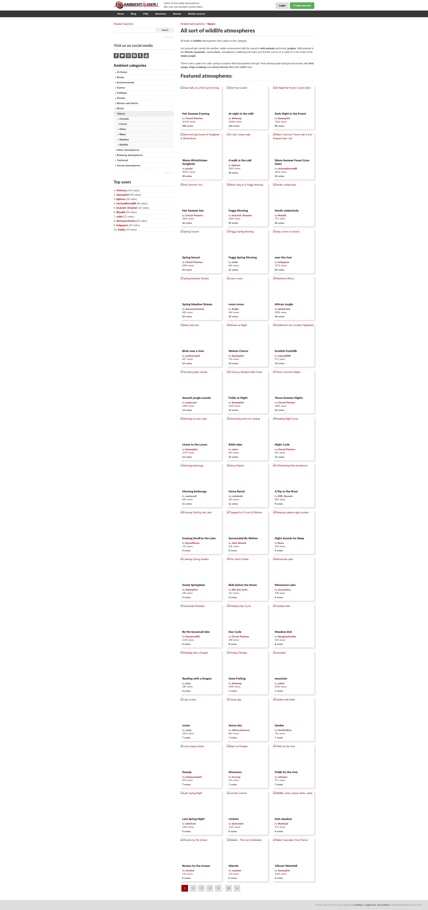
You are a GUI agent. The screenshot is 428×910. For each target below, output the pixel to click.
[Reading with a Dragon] (201, 663)
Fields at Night (238, 398)
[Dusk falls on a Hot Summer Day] (201, 98)
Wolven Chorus (238, 351)
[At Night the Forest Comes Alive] (293, 98)
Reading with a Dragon (197, 678)
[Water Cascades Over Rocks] (293, 850)
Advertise (160, 13)
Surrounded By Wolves (243, 538)
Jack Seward (239, 543)
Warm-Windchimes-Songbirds (195, 162)
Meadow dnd (283, 631)
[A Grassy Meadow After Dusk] (247, 382)
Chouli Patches (194, 118)
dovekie (189, 870)
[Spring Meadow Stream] (201, 289)
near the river (283, 257)
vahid (281, 683)
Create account (302, 5)
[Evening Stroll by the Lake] (201, 523)
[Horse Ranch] (247, 476)
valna (235, 449)
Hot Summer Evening (195, 113)
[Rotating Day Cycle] (247, 616)
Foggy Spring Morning (243, 257)
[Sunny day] (247, 710)
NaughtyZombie (287, 636)
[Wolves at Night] (247, 335)
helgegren (122, 225)
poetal (189, 168)
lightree (120, 199)
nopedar (236, 870)
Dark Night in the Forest (290, 113)
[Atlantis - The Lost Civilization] (247, 850)
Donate (177, 13)
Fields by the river (286, 772)
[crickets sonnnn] (247, 803)
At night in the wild (241, 113)
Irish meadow (283, 819)
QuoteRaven (192, 543)
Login (282, 5)
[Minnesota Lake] (293, 569)
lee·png (236, 777)
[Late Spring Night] (201, 803)
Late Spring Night (193, 819)
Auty (188, 683)
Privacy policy (322, 905)
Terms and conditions (341, 905)
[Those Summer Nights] (293, 382)
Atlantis (234, 865)
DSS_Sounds (285, 496)
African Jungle (284, 304)
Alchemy (121, 190)
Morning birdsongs (194, 491)
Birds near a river (193, 351)
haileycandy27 (193, 777)
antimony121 (192, 355)
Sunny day (235, 725)
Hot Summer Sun (193, 210)
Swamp (187, 772)
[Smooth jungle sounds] (201, 382)
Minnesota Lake (285, 585)
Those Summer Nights (289, 398)
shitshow (190, 823)
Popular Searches (123, 23)
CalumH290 (284, 355)
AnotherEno (285, 730)
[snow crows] (247, 289)
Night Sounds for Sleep (289, 538)
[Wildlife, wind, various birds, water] (293, 803)
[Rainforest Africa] (293, 289)
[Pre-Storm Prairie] (247, 569)
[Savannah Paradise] (201, 616)
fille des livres (240, 589)
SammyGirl (122, 194)
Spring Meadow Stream (197, 304)
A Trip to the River (286, 491)
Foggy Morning (238, 210)
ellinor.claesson (241, 730)
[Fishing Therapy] (247, 663)
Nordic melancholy (287, 210)
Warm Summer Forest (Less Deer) (292, 162)
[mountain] (293, 663)
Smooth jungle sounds (196, 398)
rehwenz (282, 777)
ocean (186, 725)
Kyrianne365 (192, 636)
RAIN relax (235, 444)
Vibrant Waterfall (286, 865)
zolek (119, 216)
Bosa (281, 543)
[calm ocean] (201, 710)
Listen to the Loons (194, 444)
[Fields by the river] (293, 756)
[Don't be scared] (247, 98)
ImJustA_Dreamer (126, 207)
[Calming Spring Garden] (201, 569)
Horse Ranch (237, 491)
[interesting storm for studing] (247, 429)
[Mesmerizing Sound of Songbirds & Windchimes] (201, 145)
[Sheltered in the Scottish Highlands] (293, 335)
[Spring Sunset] (201, 242)
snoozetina (284, 589)
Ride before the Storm (243, 585)
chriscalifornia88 (126, 203)
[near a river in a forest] (293, 242)
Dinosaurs (235, 772)
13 (228, 888)
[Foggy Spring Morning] (247, 242)
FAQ (145, 13)
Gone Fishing (237, 678)
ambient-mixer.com (139, 5)
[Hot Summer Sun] (201, 195)
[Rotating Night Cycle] (293, 429)
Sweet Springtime (193, 585)
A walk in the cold (240, 160)
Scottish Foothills (286, 351)
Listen (189, 106)
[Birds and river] (201, 335)
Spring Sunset (191, 257)
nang (188, 730)
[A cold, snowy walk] (247, 145)
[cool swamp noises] (201, 756)
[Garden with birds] (293, 710)
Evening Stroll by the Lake (199, 538)
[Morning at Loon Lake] (201, 429)
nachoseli (191, 402)
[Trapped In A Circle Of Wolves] (247, 523)
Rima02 (120, 212)
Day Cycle (235, 631)
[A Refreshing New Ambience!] (293, 476)
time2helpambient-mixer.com (406, 905)
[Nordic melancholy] (293, 195)
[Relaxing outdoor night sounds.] (293, 523)
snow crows (236, 304)
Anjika (121, 229)
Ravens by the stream (196, 865)
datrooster (238, 823)
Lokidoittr (237, 496)
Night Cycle (282, 444)
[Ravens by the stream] (201, 850)
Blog (133, 13)
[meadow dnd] (293, 616)
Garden (279, 725)
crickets (234, 819)
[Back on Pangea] (247, 756)
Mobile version (196, 13)
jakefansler (284, 309)
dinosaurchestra (125, 220)
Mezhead (283, 823)
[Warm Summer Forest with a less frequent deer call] (293, 145)
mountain (281, 678)
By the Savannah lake (196, 631)
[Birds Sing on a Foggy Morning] (247, 195)
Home (120, 13)
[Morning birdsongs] (201, 476)
